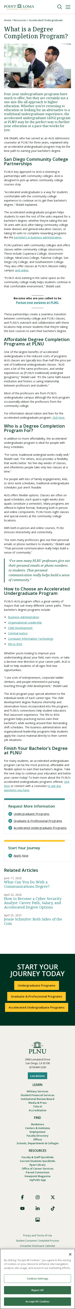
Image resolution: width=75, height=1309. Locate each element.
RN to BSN (15, 644)
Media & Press (37, 1102)
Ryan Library (38, 1165)
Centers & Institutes (37, 1128)
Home (7, 20)
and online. (22, 270)
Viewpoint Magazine (37, 1176)
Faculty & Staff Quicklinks (38, 1157)
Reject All (37, 1290)
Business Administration (23, 617)
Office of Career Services (37, 1168)
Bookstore (37, 1124)
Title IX (37, 1106)
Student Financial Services (37, 1095)
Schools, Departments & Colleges (38, 1143)
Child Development (20, 628)
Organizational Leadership (25, 622)
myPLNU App (37, 1180)
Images (37, 1219)
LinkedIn (37, 1208)
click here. (58, 417)
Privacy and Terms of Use (37, 1235)
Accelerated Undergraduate (46, 20)
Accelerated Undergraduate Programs (40, 828)
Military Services (37, 1091)
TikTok (52, 1208)
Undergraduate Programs (31, 814)
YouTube (22, 1208)
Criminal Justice (18, 633)
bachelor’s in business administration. (38, 237)
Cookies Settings (37, 1278)
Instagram (37, 1197)
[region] (37, 1279)
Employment (37, 1132)
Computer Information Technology (30, 639)
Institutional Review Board (37, 1099)
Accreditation (37, 1110)
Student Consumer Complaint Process (37, 1240)
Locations (37, 1076)
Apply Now (21, 855)
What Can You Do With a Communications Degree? (27, 884)
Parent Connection (37, 1172)
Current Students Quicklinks (37, 1161)
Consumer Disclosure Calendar (37, 1246)
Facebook (22, 1197)
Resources (20, 20)
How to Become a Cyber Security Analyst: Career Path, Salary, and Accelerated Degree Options (32, 903)
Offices (37, 1139)
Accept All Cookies (37, 1301)
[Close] (70, 1254)
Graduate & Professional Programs (38, 821)
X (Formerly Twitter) (52, 1197)
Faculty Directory (37, 1135)
